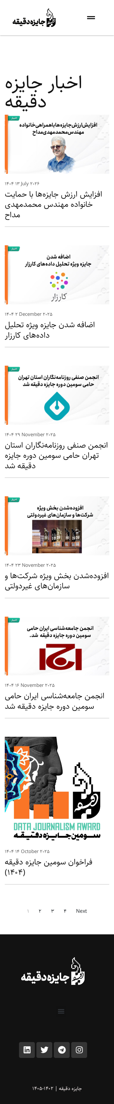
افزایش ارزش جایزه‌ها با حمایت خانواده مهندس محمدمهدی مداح (53, 204)
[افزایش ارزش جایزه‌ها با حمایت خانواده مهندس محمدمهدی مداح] (57, 144)
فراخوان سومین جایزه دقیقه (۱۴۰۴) (48, 867)
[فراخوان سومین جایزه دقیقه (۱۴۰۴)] (57, 789)
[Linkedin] (27, 1050)
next (81, 911)
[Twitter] (44, 1050)
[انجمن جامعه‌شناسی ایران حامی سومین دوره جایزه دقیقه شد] (57, 646)
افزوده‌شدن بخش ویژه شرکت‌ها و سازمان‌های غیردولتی (57, 581)
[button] (61, 1011)
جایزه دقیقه (70, 1089)
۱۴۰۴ (9, 183)
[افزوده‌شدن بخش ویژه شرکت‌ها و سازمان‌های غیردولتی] (57, 526)
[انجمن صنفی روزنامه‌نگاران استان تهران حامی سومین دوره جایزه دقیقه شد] (57, 395)
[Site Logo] (53, 971)
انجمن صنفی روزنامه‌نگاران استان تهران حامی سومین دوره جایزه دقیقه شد (56, 455)
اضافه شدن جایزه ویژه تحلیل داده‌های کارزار (50, 330)
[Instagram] (79, 1050)
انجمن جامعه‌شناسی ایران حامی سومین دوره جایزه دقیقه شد (54, 701)
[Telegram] (62, 1050)
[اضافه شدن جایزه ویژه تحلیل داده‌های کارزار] (57, 275)
